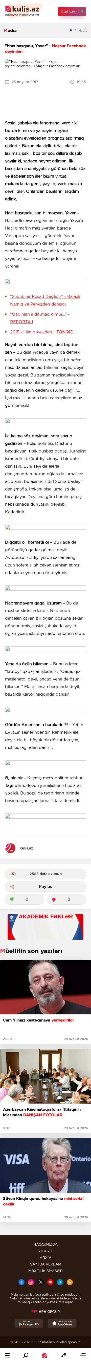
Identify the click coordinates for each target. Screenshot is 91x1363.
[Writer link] (63, 1355)
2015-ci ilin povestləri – (42, 332)
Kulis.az (26, 848)
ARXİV (45, 1258)
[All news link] (83, 1355)
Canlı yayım (69, 11)
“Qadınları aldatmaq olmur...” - (40, 318)
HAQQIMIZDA (45, 1244)
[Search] (25, 1355)
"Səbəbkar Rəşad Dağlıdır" (45, 300)
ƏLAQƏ (45, 1251)
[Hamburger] (7, 1355)
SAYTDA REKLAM (45, 1264)
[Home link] (44, 1355)
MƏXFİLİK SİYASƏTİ (45, 1271)
